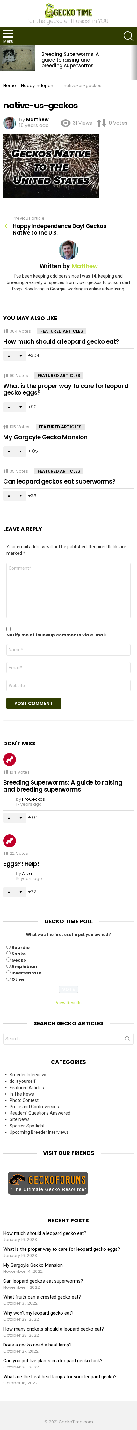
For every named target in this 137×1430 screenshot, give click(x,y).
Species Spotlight (27, 1125)
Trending (9, 759)
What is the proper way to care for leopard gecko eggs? (65, 389)
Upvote (9, 356)
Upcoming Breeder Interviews (39, 1132)
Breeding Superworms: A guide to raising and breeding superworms (70, 60)
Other (18, 979)
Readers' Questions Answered (40, 1113)
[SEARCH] (129, 36)
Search (127, 1040)
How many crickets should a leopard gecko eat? (53, 1329)
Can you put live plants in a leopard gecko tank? (53, 1361)
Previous (3, 62)
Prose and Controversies (34, 1106)
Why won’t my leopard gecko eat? (38, 1313)
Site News (20, 1119)
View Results (69, 1002)
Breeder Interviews (28, 1074)
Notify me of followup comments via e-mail (56, 635)
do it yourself (23, 1081)
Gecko (18, 960)
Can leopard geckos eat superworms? (59, 481)
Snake (18, 954)
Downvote (20, 356)
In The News (22, 1093)
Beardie (20, 947)
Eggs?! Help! (21, 864)
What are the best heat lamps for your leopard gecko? (60, 1377)
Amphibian (24, 967)
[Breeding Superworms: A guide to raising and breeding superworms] (17, 58)
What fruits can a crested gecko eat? (42, 1297)
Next (134, 62)
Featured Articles (61, 331)
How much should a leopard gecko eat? (61, 341)
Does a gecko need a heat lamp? (37, 1345)
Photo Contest (24, 1100)
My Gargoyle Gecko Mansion (45, 437)
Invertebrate (26, 973)
